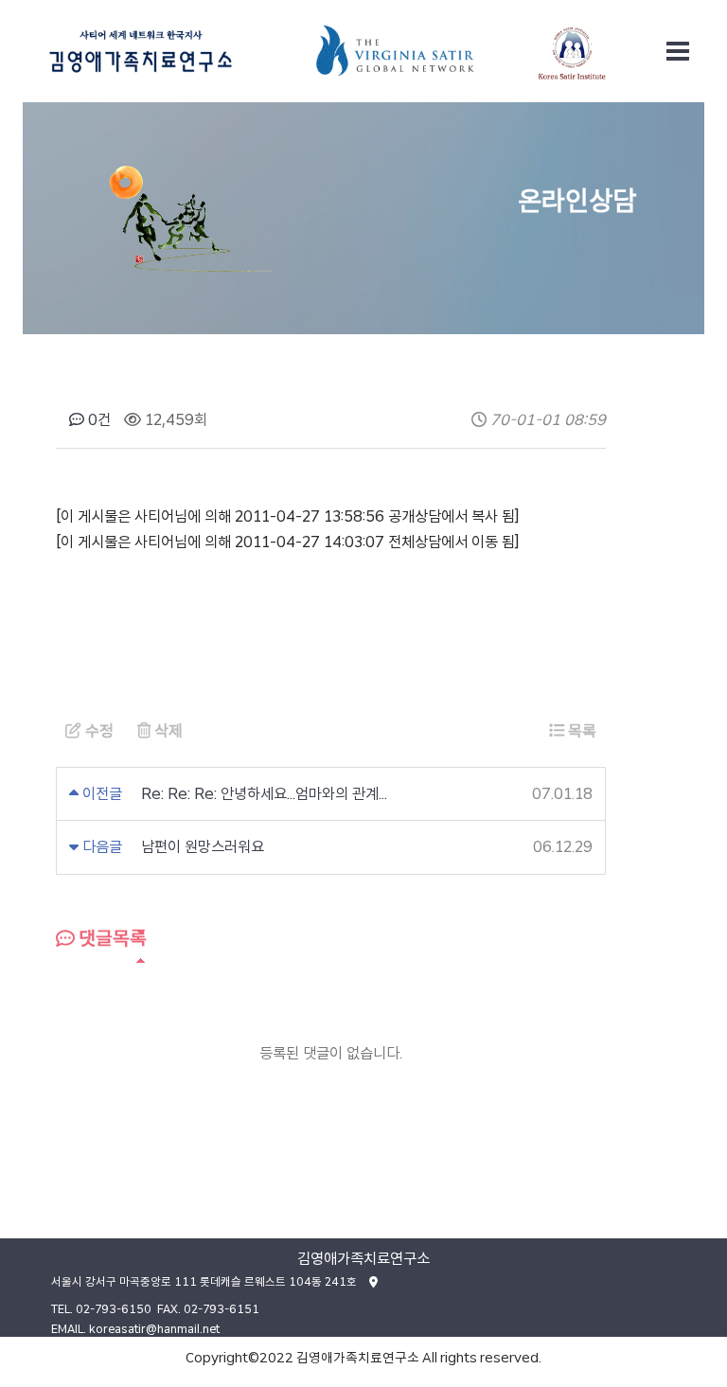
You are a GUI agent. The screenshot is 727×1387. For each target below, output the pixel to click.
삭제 (167, 730)
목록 (580, 730)
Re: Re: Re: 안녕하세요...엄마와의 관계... (264, 794)
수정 (97, 730)
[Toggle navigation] (677, 51)
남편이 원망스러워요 (202, 847)
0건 (97, 420)
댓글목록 (111, 938)
